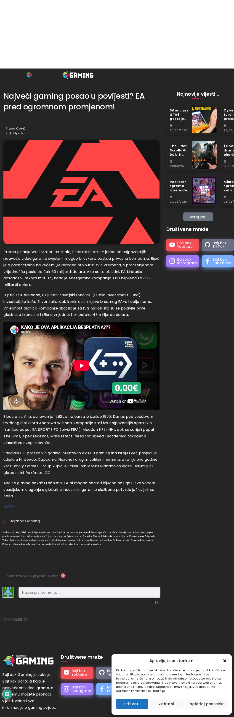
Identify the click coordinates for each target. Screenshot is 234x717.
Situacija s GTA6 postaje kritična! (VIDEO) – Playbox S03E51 (179, 114)
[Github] (218, 245)
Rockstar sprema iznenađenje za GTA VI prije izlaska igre (179, 186)
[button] (225, 661)
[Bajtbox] (78, 74)
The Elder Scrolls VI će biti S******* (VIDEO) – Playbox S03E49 (179, 150)
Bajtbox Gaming (25, 521)
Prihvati (132, 703)
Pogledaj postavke (206, 703)
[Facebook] (218, 261)
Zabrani (166, 703)
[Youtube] (183, 245)
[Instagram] (183, 261)
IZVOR (9, 506)
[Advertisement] (117, 34)
